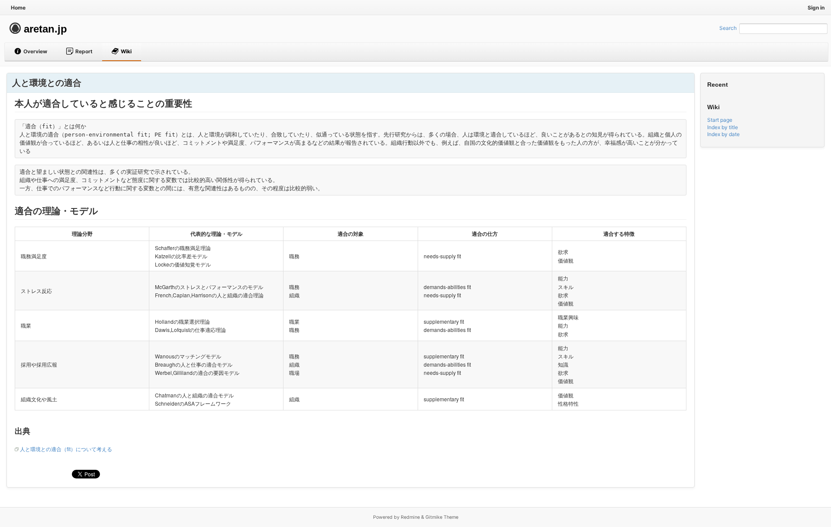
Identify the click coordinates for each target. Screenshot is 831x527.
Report (84, 51)
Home (18, 7)
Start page (719, 120)
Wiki (126, 51)
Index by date (723, 134)
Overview (35, 51)
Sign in (816, 7)
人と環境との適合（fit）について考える (66, 448)
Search (728, 28)
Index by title (722, 127)
